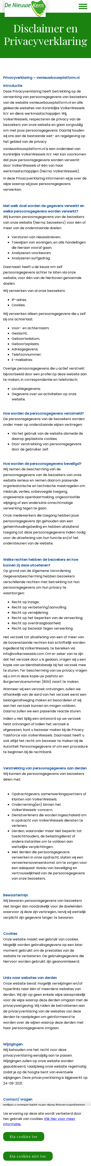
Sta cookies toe (24, 1136)
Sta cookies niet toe (28, 1156)
